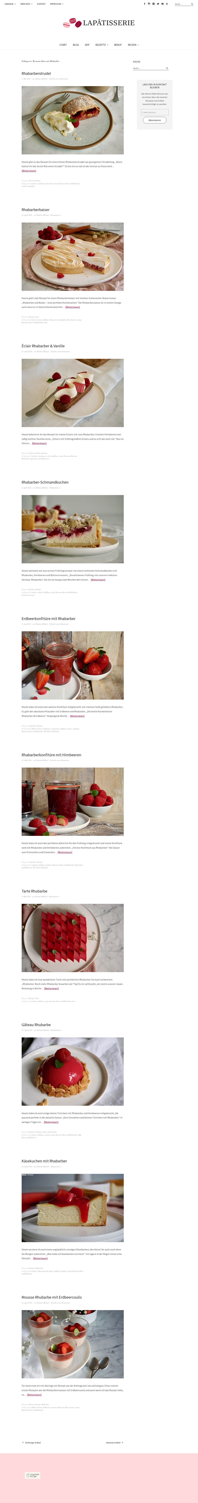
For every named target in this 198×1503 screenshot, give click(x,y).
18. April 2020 (27, 215)
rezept (55, 183)
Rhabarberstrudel (36, 73)
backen (34, 183)
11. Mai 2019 (26, 760)
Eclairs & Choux (35, 453)
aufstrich (35, 865)
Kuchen (31, 589)
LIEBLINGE (9, 3)
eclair (49, 456)
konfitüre (76, 729)
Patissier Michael (41, 79)
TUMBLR (167, 4)
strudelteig (31, 186)
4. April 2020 (26, 488)
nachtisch (41, 183)
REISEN (132, 45)
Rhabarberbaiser (36, 209)
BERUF (118, 45)
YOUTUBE (162, 4)
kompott (64, 1271)
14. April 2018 (27, 1303)
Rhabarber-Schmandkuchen (45, 482)
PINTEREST (153, 4)
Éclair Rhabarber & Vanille (43, 345)
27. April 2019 (27, 1030)
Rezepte (38, 180)
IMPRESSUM (55, 3)
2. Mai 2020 (26, 79)
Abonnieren (154, 120)
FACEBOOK (144, 4)
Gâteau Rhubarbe (36, 1024)
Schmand (25, 595)
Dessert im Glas (62, 1407)
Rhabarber (39, 1268)
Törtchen (38, 1132)
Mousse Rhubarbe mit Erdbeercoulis (52, 1297)
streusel (31, 595)
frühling (45, 320)
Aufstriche (32, 726)
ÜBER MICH (25, 3)
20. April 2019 (27, 1166)
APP (87, 45)
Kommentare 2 (56, 1166)
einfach (40, 592)
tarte (45, 322)
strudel (24, 186)
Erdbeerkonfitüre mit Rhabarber (48, 618)
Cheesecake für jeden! (45, 1271)
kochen (69, 729)
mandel (47, 1135)
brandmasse (42, 456)
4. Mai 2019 (26, 896)
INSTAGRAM (149, 4)
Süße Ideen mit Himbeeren (39, 458)
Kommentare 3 (55, 488)
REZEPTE (100, 45)
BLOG (76, 45)
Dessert (31, 180)
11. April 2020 (27, 351)
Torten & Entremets (49, 1132)
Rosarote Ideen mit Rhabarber (69, 183)
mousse (71, 1407)
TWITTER (158, 4)
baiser (40, 320)
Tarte (37, 317)
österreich (48, 183)
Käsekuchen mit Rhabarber (44, 1160)
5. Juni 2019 (26, 624)
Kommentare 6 (56, 1030)
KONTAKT (41, 3)
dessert (54, 1407)
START (63, 45)
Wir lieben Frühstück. (51, 731)
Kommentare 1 (56, 215)
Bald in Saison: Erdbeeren (41, 729)
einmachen (55, 729)
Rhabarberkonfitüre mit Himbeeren (52, 754)
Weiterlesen (28, 170)
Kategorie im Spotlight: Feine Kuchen (62, 320)
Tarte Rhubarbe (34, 891)
